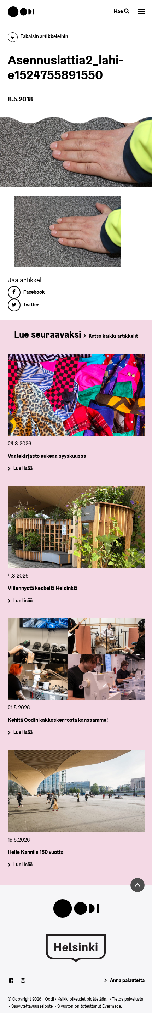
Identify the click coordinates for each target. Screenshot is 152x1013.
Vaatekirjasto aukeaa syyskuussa (47, 455)
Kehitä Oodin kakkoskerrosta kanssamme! (58, 719)
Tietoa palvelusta (127, 999)
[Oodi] (21, 11)
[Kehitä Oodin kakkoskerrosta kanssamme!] (76, 659)
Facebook (33, 292)
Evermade (111, 1006)
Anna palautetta (127, 980)
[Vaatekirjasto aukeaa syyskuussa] (76, 395)
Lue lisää (22, 469)
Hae (119, 11)
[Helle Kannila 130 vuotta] (76, 791)
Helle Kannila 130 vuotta (36, 851)
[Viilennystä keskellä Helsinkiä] (76, 527)
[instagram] (23, 981)
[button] (141, 11)
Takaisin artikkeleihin (44, 36)
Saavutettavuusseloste (32, 1006)
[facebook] (11, 981)
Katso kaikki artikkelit (113, 336)
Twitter (30, 305)
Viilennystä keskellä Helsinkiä (43, 588)
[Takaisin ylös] (137, 885)
